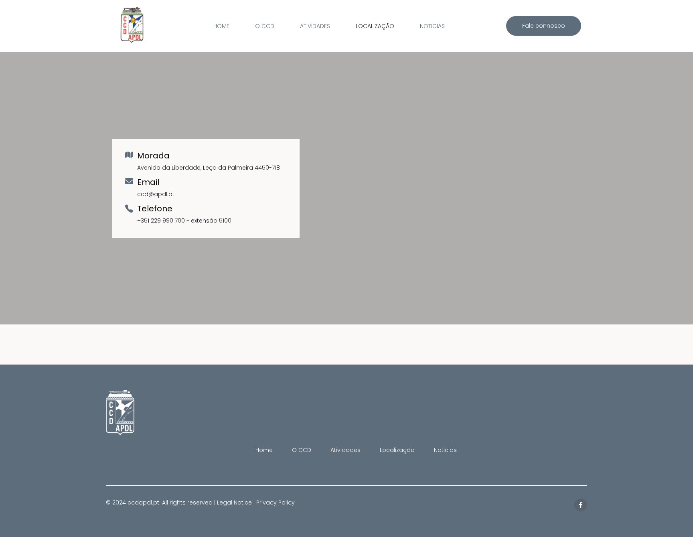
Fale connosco (543, 26)
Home (221, 26)
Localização (375, 26)
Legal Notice (234, 502)
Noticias (432, 26)
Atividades (315, 26)
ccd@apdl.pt (155, 194)
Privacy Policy (275, 502)
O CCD (264, 26)
